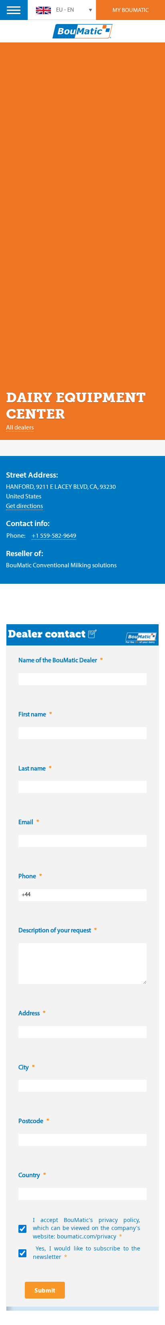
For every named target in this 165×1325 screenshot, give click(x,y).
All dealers (20, 427)
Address (29, 1013)
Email (25, 822)
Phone (27, 876)
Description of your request (54, 931)
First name (32, 715)
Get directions (24, 506)
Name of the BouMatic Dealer (57, 660)
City (23, 1068)
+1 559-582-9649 (54, 535)
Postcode (30, 1121)
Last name (32, 769)
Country (29, 1175)
